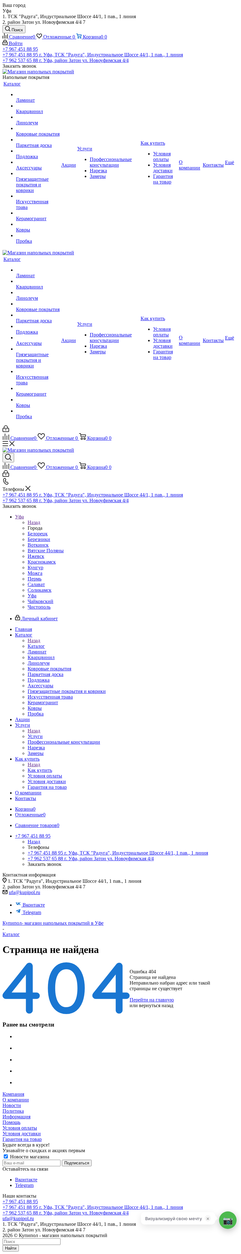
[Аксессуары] (38, 162)
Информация (16, 1116)
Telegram (32, 912)
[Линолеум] (38, 117)
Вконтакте (34, 905)
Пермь (34, 578)
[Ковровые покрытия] (38, 128)
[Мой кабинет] (6, 430)
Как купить (40, 770)
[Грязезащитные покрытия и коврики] (38, 173)
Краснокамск (42, 562)
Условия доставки (22, 1133)
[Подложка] (38, 151)
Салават (36, 584)
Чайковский (40, 601)
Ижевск (36, 556)
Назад (34, 522)
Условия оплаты (20, 1128)
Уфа (32, 595)
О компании (16, 1099)
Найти (10, 1248)
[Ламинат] (38, 94)
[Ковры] (38, 224)
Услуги (35, 736)
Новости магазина (29, 1156)
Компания (13, 1094)
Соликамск (39, 590)
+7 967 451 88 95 (20, 49)
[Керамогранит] (38, 213)
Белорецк (38, 533)
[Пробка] (38, 235)
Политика (13, 1111)
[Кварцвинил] (38, 106)
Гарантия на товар (22, 1139)
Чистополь (39, 607)
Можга (35, 573)
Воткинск (38, 545)
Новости (12, 1105)
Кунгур (35, 567)
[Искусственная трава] (38, 196)
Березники (39, 539)
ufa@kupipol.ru (24, 892)
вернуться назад (156, 1005)
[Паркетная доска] (38, 140)
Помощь (11, 1122)
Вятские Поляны (46, 550)
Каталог (36, 646)
